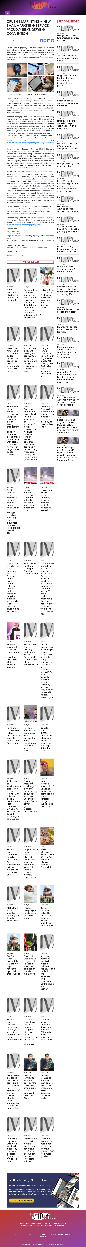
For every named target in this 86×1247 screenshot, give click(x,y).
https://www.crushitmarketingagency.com (30, 247)
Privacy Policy (43, 1235)
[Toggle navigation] (7, 13)
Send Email (16, 233)
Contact (68, 1234)
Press (17, 1234)
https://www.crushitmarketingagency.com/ (24, 225)
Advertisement (57, 1234)
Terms (30, 1234)
